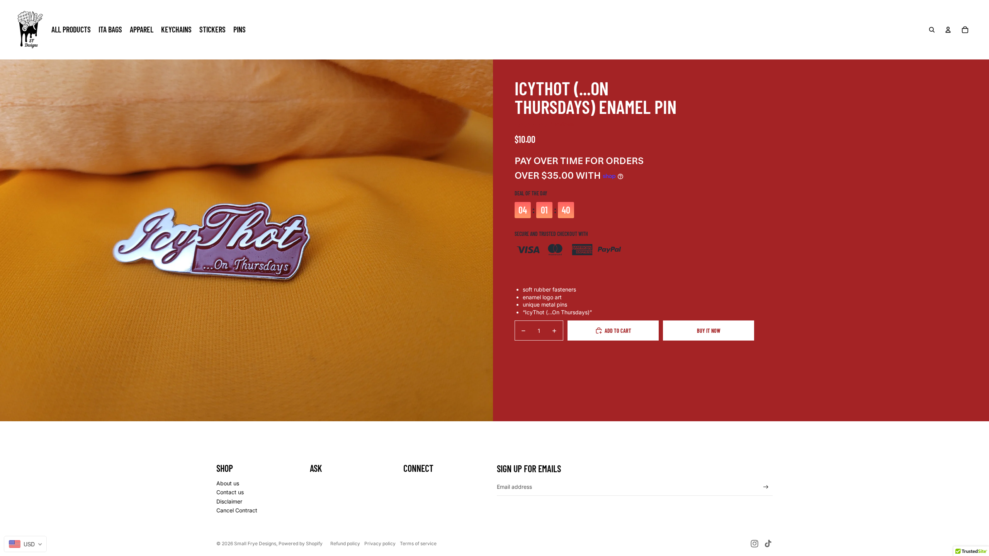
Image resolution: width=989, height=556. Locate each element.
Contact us (230, 492)
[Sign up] (766, 487)
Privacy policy (380, 543)
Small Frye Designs (255, 543)
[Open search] (931, 29)
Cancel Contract (236, 510)
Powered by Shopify (301, 543)
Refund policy (345, 543)
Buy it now (709, 330)
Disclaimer (229, 501)
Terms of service (418, 543)
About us (227, 483)
